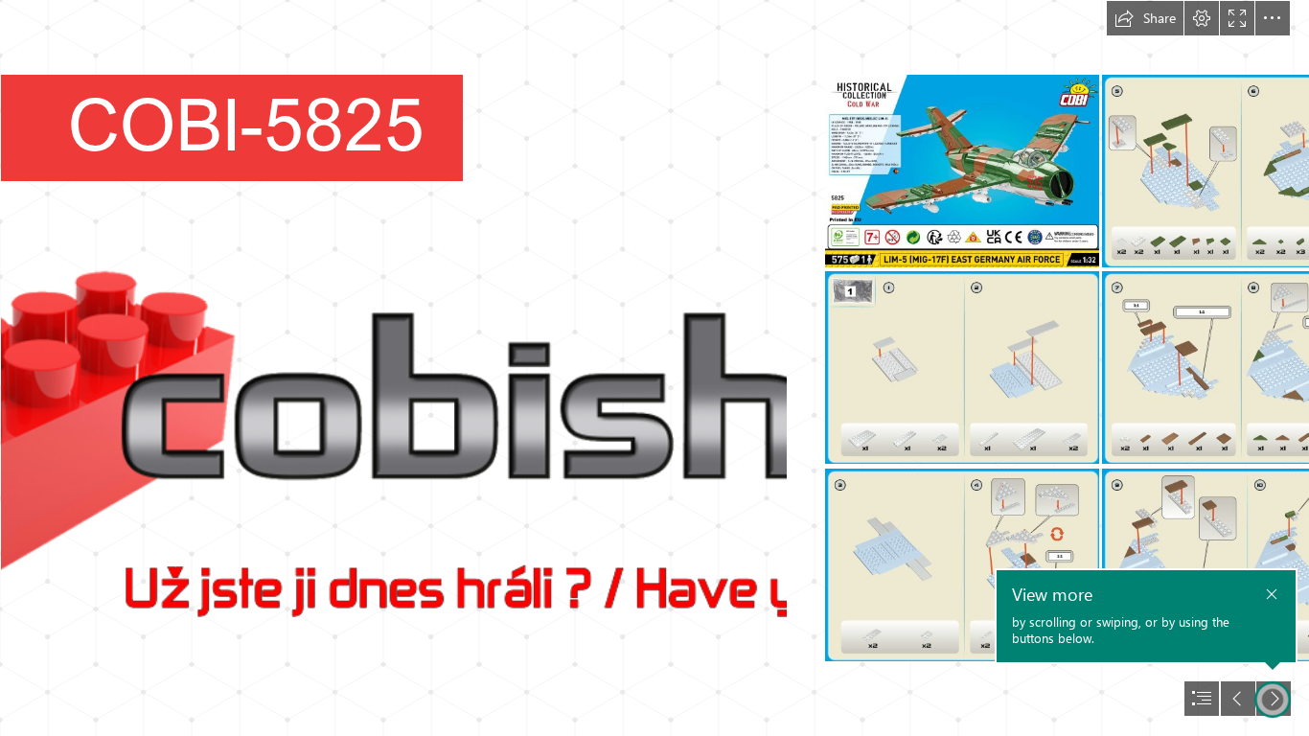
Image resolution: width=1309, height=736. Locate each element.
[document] (654, 368)
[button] (1145, 18)
